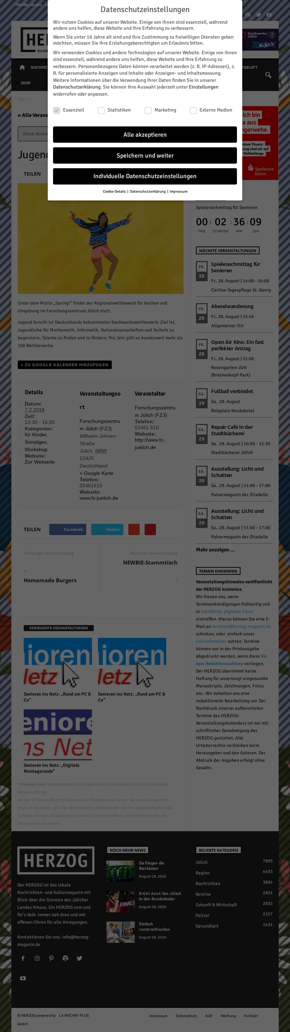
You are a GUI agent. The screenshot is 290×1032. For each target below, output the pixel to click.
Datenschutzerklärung (76, 87)
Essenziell (73, 110)
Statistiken (119, 110)
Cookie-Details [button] (115, 191)
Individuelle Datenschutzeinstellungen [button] (145, 176)
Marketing (165, 110)
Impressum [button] (178, 191)
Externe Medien (215, 110)
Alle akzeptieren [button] (145, 134)
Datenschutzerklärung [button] (148, 191)
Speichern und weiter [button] (145, 155)
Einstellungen (204, 87)
